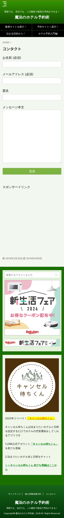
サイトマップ (14, 494)
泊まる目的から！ (15, 33)
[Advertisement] (32, 221)
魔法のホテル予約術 (32, 17)
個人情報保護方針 (33, 494)
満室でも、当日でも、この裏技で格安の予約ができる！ (32, 508)
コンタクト (51, 494)
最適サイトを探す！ (16, 26)
